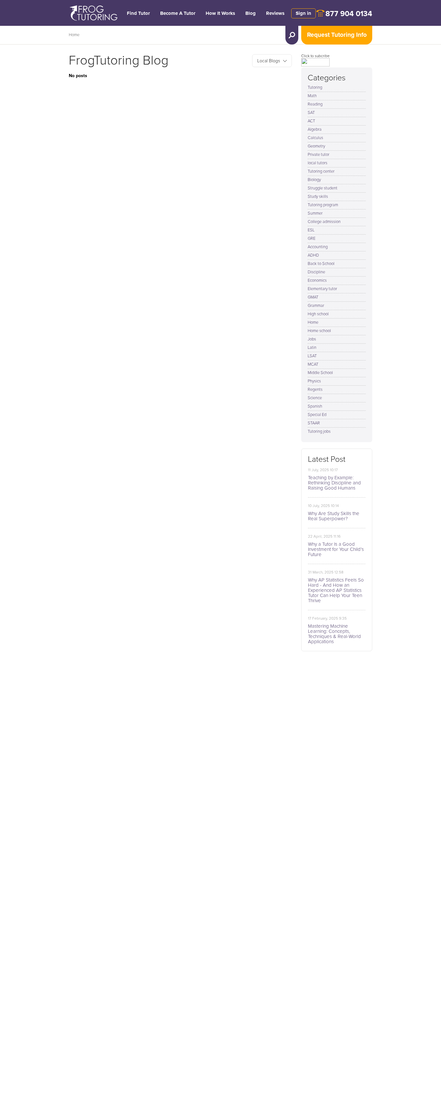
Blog (250, 13)
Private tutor (318, 155)
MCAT (313, 364)
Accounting (318, 247)
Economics (317, 281)
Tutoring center (321, 171)
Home (74, 35)
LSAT (312, 356)
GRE (311, 239)
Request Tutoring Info (337, 35)
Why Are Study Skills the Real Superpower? (333, 516)
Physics (314, 381)
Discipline (316, 272)
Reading (315, 104)
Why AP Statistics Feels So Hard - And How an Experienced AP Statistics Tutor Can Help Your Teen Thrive (336, 590)
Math (312, 96)
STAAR (314, 423)
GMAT (313, 297)
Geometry (316, 146)
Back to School (321, 264)
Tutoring (315, 88)
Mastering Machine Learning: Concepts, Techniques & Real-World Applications (334, 634)
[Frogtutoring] (92, 14)
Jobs (312, 339)
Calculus (315, 138)
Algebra (315, 129)
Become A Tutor (177, 13)
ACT (311, 121)
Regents (315, 390)
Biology (314, 180)
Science (315, 398)
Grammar (316, 306)
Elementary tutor (322, 289)
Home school (319, 331)
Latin (312, 348)
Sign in (303, 13)
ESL (311, 230)
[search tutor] (291, 35)
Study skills (318, 197)
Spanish (315, 406)
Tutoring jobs (319, 432)
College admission (324, 222)
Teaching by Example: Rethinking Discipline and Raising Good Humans (334, 483)
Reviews (275, 13)
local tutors (317, 163)
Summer (315, 213)
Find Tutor (138, 13)
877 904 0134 (348, 14)
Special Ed (317, 415)
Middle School (320, 373)
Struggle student (322, 188)
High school (318, 314)
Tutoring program (323, 205)
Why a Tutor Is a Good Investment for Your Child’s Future (336, 549)
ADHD (313, 255)
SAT (311, 113)
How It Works (220, 13)
